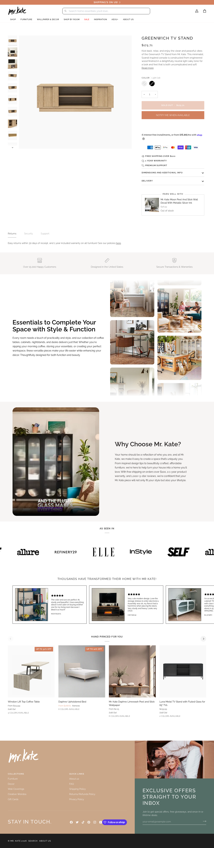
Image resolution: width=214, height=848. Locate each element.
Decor (11, 784)
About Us (45, 841)
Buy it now (173, 127)
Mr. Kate (15, 841)
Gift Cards (13, 799)
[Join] (203, 821)
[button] (13, 19)
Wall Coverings (16, 789)
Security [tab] (28, 233)
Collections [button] (16, 774)
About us (74, 778)
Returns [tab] (12, 233)
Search (33, 841)
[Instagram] (94, 822)
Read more (148, 68)
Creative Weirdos (17, 794)
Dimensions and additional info (162, 172)
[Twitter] (77, 822)
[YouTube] (100, 822)
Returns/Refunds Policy (82, 794)
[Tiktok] (83, 822)
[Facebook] (71, 822)
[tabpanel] (107, 243)
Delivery (147, 181)
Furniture (13, 778)
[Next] (203, 639)
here (118, 243)
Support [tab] (45, 233)
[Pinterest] (88, 822)
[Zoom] (75, 92)
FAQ (71, 784)
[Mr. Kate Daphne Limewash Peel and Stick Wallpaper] (132, 671)
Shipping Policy (77, 789)
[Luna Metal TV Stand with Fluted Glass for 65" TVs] (182, 671)
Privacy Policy (76, 799)
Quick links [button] (76, 774)
